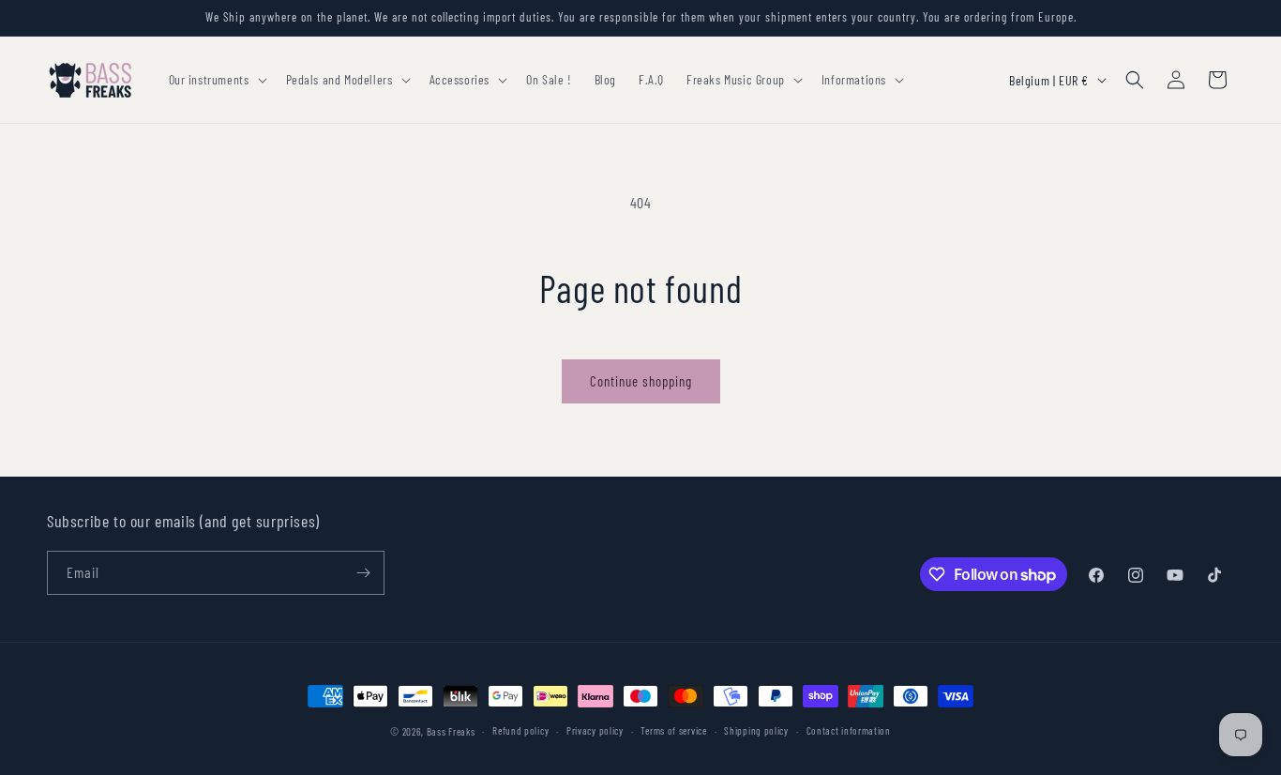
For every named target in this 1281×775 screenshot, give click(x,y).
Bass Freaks (451, 731)
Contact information (848, 730)
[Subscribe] (363, 573)
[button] (216, 79)
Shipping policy (756, 730)
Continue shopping (641, 380)
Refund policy (520, 730)
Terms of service (673, 730)
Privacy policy (595, 730)
